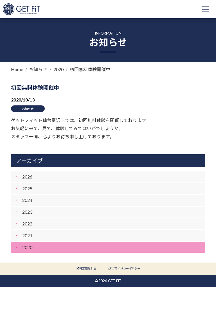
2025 (27, 188)
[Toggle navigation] (205, 9)
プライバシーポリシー (125, 268)
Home (17, 69)
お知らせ (38, 69)
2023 (27, 211)
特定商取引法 (87, 268)
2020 (58, 69)
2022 (27, 223)
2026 (27, 176)
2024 (27, 200)
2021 (27, 235)
